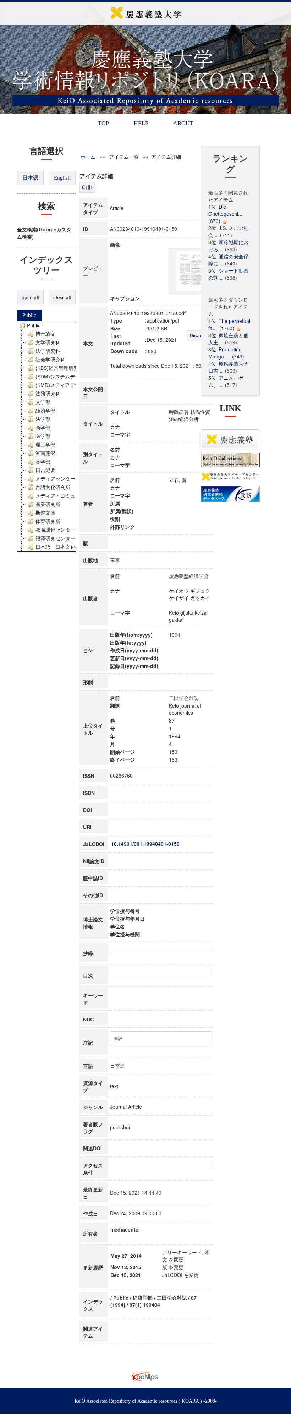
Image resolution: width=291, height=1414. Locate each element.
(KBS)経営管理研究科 (59, 368)
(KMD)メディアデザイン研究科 (70, 385)
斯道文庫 (45, 513)
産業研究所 (47, 504)
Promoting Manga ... (225, 353)
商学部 (42, 428)
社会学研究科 (50, 359)
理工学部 (45, 445)
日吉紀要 (45, 470)
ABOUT (183, 123)
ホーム (88, 156)
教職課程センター (55, 530)
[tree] (46, 436)
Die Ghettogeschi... (225, 210)
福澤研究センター (55, 538)
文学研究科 (47, 342)
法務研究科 (47, 393)
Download (199, 335)
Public (29, 315)
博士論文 (45, 334)
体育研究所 (47, 521)
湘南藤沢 (45, 453)
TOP (103, 123)
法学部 (42, 419)
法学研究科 (47, 351)
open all (30, 297)
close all (62, 297)
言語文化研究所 (52, 487)
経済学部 (45, 410)
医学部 (42, 436)
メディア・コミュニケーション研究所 (77, 496)
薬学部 (42, 462)
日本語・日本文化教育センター (70, 547)
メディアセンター (55, 479)
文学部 (42, 402)
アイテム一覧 (124, 156)
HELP (141, 123)
